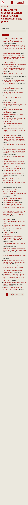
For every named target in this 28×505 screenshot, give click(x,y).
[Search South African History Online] (12, 2)
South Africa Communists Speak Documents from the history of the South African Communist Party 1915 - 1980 (14, 262)
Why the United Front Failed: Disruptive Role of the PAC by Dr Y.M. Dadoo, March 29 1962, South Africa (14, 70)
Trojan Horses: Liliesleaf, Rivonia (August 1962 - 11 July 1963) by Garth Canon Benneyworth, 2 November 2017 (14, 120)
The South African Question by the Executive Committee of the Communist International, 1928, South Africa (13, 158)
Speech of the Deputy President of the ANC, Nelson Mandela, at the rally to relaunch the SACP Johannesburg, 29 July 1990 (13, 238)
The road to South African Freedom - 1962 (13, 186)
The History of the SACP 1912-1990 (11, 202)
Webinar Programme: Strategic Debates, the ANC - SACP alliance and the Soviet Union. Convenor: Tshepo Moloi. (13, 82)
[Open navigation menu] (25, 2)
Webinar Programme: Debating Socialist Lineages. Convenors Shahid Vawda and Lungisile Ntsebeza (12, 111)
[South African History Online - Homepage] (2, 2)
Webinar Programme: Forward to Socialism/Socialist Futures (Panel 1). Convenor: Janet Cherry (14, 104)
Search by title (5, 28)
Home (2, 6)
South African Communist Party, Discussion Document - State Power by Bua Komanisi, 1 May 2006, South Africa (14, 255)
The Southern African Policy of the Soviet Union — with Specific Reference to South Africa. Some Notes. (14, 146)
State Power (6, 234)
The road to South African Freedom (11, 189)
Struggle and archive (8, 232)
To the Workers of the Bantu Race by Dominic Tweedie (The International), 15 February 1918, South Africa (14, 130)
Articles (6, 6)
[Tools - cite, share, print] (15, 2)
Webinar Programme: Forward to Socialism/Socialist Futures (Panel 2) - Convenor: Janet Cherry (12, 97)
